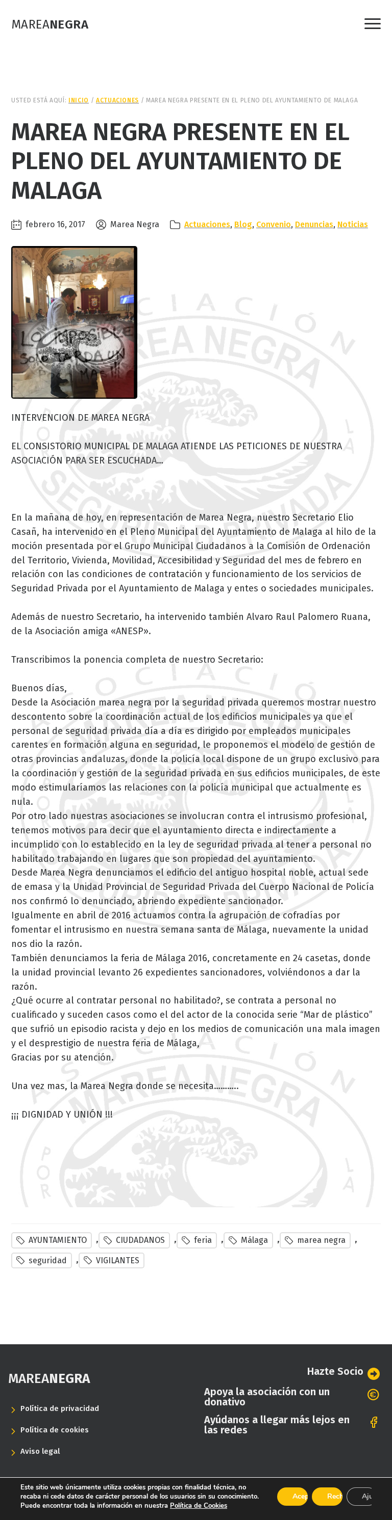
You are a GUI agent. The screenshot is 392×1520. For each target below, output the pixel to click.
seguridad (48, 1260)
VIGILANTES (117, 1260)
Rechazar (334, 1496)
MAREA (49, 1379)
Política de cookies (54, 1429)
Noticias (352, 224)
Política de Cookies (198, 1505)
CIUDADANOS (140, 1240)
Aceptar (300, 1496)
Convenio (273, 224)
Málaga (254, 1240)
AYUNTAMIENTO (58, 1240)
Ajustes (369, 1496)
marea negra (321, 1240)
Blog (243, 224)
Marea (49, 24)
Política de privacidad (59, 1408)
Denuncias (314, 224)
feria (203, 1240)
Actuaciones (207, 224)
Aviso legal (40, 1451)
